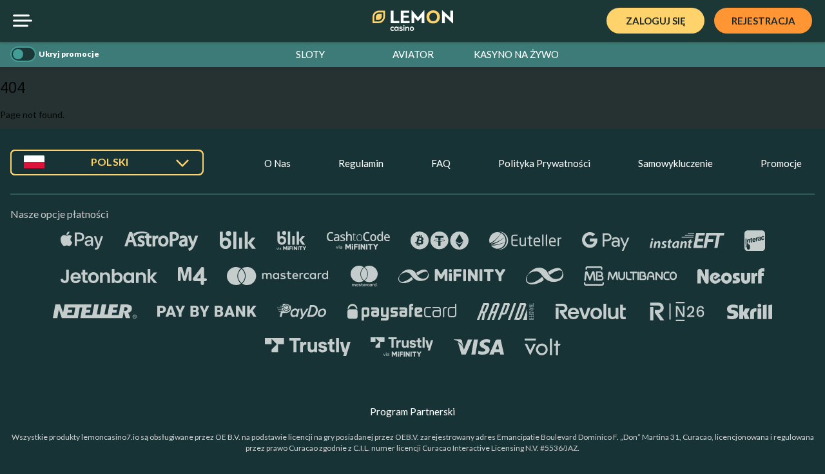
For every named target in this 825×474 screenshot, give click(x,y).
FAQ (441, 163)
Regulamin (360, 163)
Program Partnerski (412, 411)
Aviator (413, 54)
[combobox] (107, 167)
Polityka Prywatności (544, 163)
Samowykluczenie (675, 163)
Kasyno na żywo (516, 54)
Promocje (781, 163)
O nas (277, 163)
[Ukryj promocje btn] (23, 54)
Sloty (310, 54)
